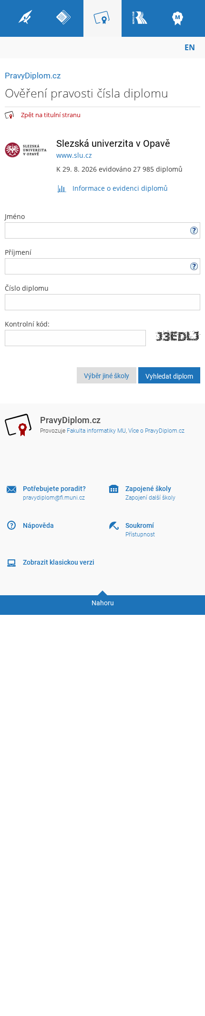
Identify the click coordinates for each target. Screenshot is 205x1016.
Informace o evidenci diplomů (120, 188)
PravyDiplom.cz (33, 75)
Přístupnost (140, 534)
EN (189, 47)
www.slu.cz (74, 155)
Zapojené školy (148, 488)
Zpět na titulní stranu (51, 114)
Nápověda (38, 525)
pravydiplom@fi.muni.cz (54, 497)
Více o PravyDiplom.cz (156, 430)
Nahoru (103, 603)
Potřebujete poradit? (54, 488)
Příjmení (18, 252)
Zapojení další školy (150, 497)
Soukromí (139, 525)
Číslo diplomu (27, 288)
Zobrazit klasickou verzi (58, 562)
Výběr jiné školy (106, 376)
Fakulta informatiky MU (96, 430)
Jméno (15, 216)
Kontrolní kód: (27, 323)
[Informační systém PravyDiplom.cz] (9, 115)
